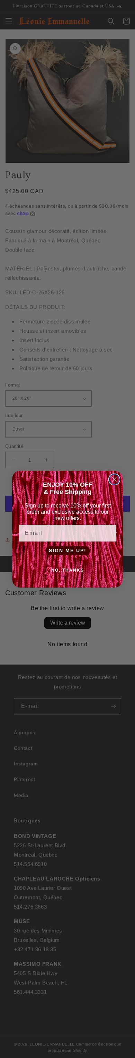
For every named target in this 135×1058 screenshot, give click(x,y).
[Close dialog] (114, 479)
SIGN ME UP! (68, 550)
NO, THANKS (67, 570)
